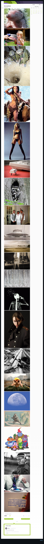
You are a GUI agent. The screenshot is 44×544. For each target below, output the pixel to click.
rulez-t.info (7, 2)
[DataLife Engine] (2, 2)
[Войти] (2, 5)
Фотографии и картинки (12, 2)
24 (31, 13)
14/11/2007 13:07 (6, 7)
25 (33, 13)
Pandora (9, 528)
